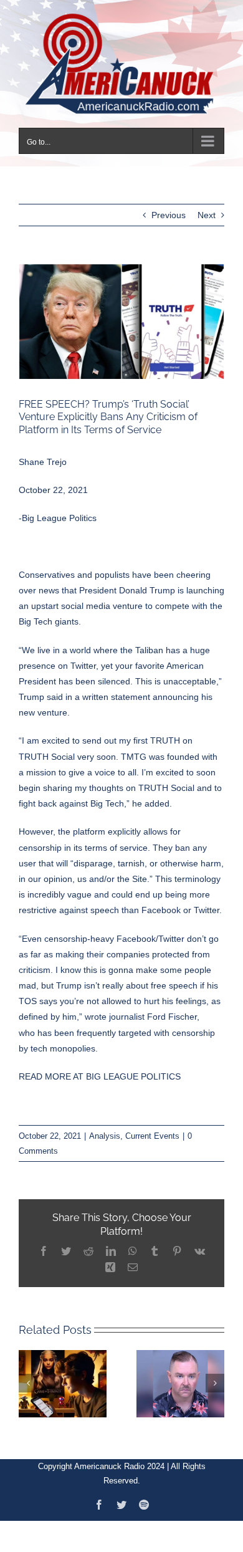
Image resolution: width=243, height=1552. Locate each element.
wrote (96, 1009)
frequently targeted (114, 1025)
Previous (168, 208)
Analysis (104, 1128)
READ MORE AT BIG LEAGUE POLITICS (100, 1069)
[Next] (215, 1375)
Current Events (152, 1128)
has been (55, 1025)
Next (207, 208)
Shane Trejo (43, 454)
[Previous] (28, 1375)
